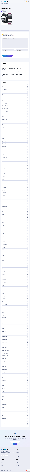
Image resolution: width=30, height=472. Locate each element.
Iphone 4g (3, 214)
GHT (2, 151)
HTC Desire (3, 168)
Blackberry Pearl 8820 (5, 108)
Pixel (2, 320)
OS (2, 307)
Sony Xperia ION (4, 382)
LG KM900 (3, 233)
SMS (2, 377)
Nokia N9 (3, 288)
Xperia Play (3, 423)
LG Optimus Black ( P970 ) (5, 244)
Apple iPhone (17, 452)
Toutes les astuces (3, 461)
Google (3, 154)
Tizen (2, 399)
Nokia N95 (3, 290)
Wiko (2, 415)
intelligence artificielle (4, 206)
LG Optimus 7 (3, 241)
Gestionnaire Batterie (4, 149)
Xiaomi (2, 421)
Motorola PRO (3, 258)
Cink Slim (3, 124)
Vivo (2, 410)
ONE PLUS (3, 301)
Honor (2, 162)
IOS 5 (2, 208)
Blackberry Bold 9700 (4, 103)
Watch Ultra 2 (3, 413)
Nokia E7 (3, 276)
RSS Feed (17, 466)
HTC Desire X (3, 173)
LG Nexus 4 (3, 239)
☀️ (26, 1)
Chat (2, 122)
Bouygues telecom (4, 119)
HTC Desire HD (4, 170)
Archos (3, 95)
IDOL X (3, 203)
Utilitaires (3, 407)
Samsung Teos (4, 366)
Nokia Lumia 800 (4, 279)
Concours (3, 127)
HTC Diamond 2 (4, 176)
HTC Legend (3, 181)
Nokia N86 (3, 287)
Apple (2, 94)
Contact (17, 462)
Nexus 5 (3, 263)
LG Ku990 (3, 238)
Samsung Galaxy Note (4, 336)
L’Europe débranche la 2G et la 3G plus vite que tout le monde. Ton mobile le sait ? (13, 74)
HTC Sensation (4, 187)
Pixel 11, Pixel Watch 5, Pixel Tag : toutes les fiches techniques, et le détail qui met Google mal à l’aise (14, 71)
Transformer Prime (4, 404)
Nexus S (3, 268)
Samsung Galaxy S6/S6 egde (5, 350)
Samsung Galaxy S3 (4, 345)
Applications (2, 466)
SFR (2, 374)
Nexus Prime (3, 266)
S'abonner (15, 443)
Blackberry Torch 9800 (5, 111)
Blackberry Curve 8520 (5, 105)
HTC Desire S (3, 171)
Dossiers (3, 133)
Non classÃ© (3, 296)
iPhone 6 (3, 220)
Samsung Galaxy (18, 453)
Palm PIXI (3, 312)
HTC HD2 (3, 179)
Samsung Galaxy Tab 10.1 (5, 353)
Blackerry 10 (3, 114)
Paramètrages (3, 315)
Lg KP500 (3, 236)
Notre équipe (17, 461)
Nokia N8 (3, 285)
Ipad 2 (2, 211)
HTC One (3, 184)
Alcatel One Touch (4, 89)
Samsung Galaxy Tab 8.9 (5, 355)
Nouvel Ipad (3, 298)
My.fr (5, 1)
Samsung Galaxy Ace (4, 334)
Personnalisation (4, 317)
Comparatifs (17, 456)
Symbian (3, 396)
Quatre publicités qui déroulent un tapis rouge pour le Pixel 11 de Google (11, 68)
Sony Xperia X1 (4, 388)
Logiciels (3, 249)
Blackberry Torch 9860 (5, 113)
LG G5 (2, 230)
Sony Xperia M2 (4, 383)
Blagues (3, 116)
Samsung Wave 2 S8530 (5, 369)
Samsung (3, 328)
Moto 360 (3, 255)
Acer (2, 86)
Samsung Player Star (4, 363)
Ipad (2, 209)
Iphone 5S (3, 219)
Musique (3, 260)
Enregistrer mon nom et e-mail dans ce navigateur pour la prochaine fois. (12, 51)
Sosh (2, 393)
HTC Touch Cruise (4, 190)
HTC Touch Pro (4, 192)
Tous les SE (3, 402)
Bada (2, 100)
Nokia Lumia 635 (4, 277)
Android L (3, 92)
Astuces (3, 97)
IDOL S (2, 201)
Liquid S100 (3, 247)
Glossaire (3, 152)
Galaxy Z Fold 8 (4, 143)
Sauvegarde (3, 372)
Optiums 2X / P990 (4, 304)
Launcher (3, 225)
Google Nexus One (4, 157)
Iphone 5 (3, 217)
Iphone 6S (3, 222)
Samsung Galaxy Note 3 (5, 339)
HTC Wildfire (3, 195)
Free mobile (3, 138)
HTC (2, 165)
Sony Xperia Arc (4, 380)
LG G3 (2, 228)
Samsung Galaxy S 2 (4, 342)
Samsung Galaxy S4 (4, 347)
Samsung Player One (4, 361)
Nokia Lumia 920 (4, 282)
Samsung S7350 (4, 364)
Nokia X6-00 (3, 295)
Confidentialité (17, 465)
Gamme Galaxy (4, 146)
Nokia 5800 (3, 271)
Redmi (2, 325)
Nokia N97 (3, 293)
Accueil (2, 3)
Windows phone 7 (4, 418)
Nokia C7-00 (3, 274)
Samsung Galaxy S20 (4, 344)
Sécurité (2, 465)
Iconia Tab (3, 200)
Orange (3, 306)
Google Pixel (17, 455)
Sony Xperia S (3, 385)
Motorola (3, 257)
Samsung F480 (4, 331)
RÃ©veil (3, 323)
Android (2, 462)
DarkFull (3, 132)
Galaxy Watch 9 (4, 141)
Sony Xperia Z (3, 391)
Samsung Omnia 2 (4, 358)
